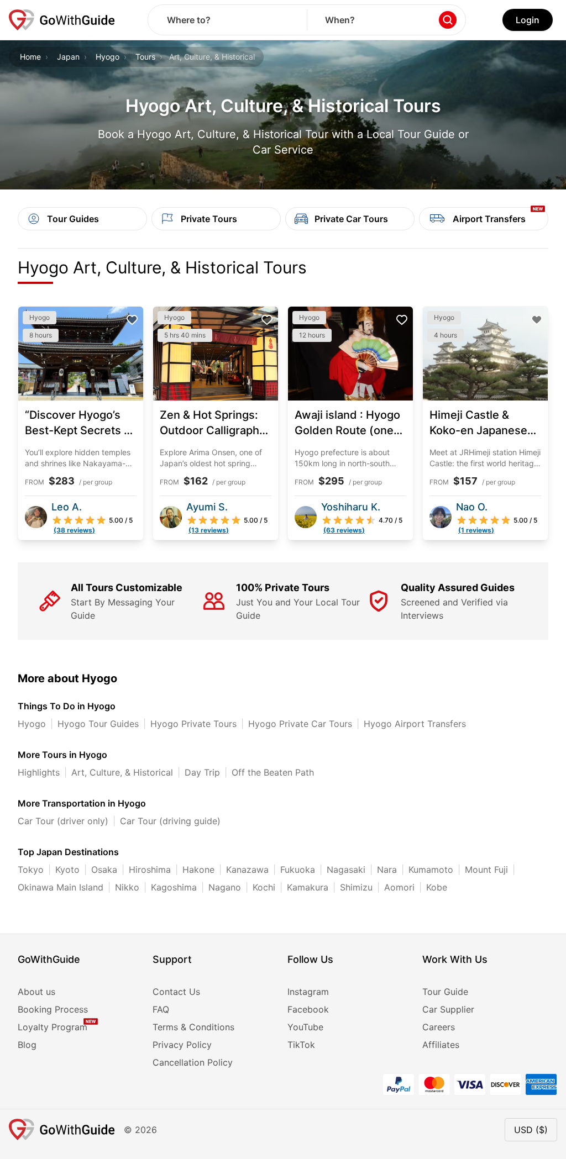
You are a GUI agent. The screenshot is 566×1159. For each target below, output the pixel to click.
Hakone (198, 869)
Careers (438, 1026)
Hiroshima (150, 869)
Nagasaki (346, 869)
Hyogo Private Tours (193, 723)
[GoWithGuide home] (62, 19)
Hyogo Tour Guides (98, 723)
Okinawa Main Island (60, 887)
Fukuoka (297, 869)
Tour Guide (445, 991)
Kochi (264, 887)
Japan (68, 56)
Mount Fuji (486, 869)
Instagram (308, 991)
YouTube (305, 1026)
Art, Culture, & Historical (122, 772)
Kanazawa (247, 869)
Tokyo (31, 869)
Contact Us (176, 991)
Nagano (224, 887)
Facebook (308, 1009)
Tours (145, 56)
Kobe (436, 887)
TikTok (301, 1044)
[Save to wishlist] (132, 320)
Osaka (104, 869)
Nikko (127, 887)
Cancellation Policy (193, 1062)
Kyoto (67, 869)
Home (30, 56)
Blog (27, 1044)
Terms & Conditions (193, 1026)
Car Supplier (448, 1009)
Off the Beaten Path (273, 772)
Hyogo (107, 56)
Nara (387, 869)
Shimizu (356, 887)
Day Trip (202, 772)
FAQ (161, 1009)
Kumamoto (430, 869)
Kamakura (307, 887)
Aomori (399, 887)
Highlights (39, 772)
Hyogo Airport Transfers (415, 723)
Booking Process (53, 1009)
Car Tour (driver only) (63, 820)
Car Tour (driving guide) (170, 820)
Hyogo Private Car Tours (300, 723)
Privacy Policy (182, 1044)
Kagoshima (174, 887)
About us (36, 991)
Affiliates (440, 1044)
